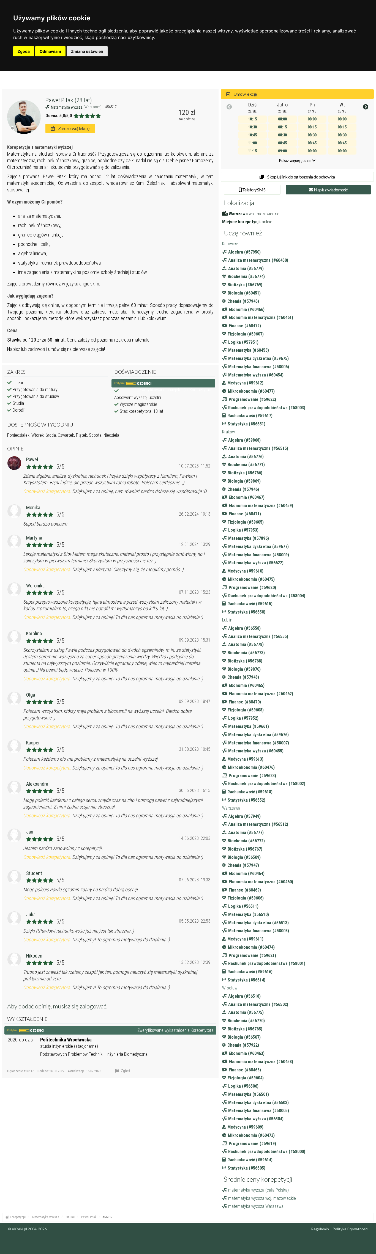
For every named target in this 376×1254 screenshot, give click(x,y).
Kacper (33, 743)
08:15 (282, 127)
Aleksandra (37, 784)
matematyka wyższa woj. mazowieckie (262, 1198)
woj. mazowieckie (264, 213)
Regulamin (320, 1228)
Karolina (34, 633)
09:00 (282, 151)
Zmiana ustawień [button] (87, 51)
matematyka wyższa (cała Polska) (258, 1190)
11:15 (252, 151)
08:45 (282, 143)
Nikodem (34, 956)
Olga (30, 695)
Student (34, 873)
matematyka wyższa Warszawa (256, 1206)
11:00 (252, 143)
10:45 (252, 135)
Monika (33, 507)
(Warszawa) (92, 107)
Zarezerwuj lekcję (73, 128)
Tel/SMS (253, 189)
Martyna (34, 538)
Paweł (32, 459)
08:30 (282, 135)
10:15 (252, 119)
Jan (29, 832)
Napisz (330, 189)
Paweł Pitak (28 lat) (68, 100)
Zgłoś (125, 1071)
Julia (31, 914)
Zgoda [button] (24, 51)
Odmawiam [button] (50, 51)
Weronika (35, 585)
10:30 (252, 127)
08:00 (282, 119)
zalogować (93, 1006)
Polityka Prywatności (350, 1228)
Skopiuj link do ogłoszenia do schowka (301, 176)
